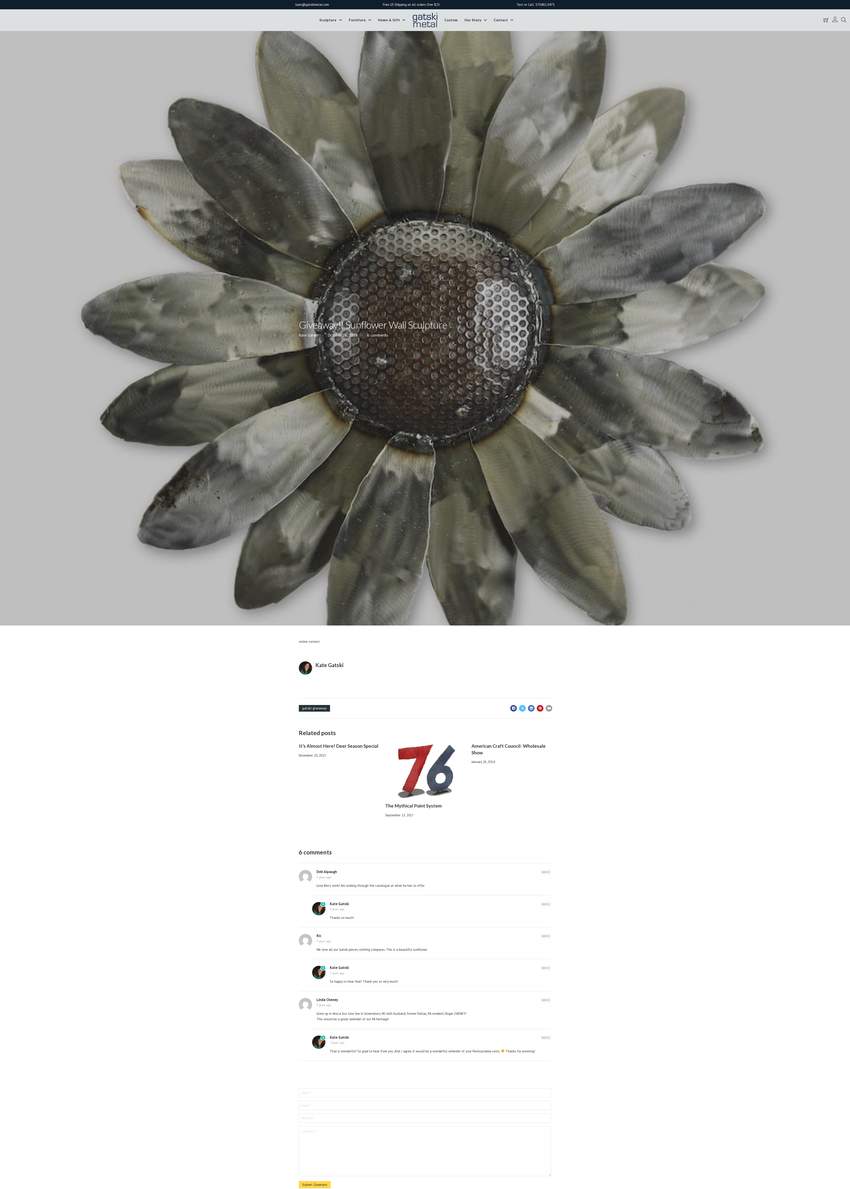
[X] (522, 708)
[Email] (549, 708)
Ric (319, 935)
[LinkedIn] (531, 708)
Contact (501, 20)
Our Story (472, 20)
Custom (451, 20)
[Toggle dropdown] (340, 20)
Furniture (357, 20)
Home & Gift (389, 20)
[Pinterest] (540, 708)
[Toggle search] (843, 20)
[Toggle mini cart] (826, 20)
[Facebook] (513, 708)
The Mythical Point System (413, 805)
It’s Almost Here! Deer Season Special (338, 746)
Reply (546, 872)
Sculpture (328, 20)
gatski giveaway (314, 708)
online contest (309, 641)
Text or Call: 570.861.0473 (535, 4)
